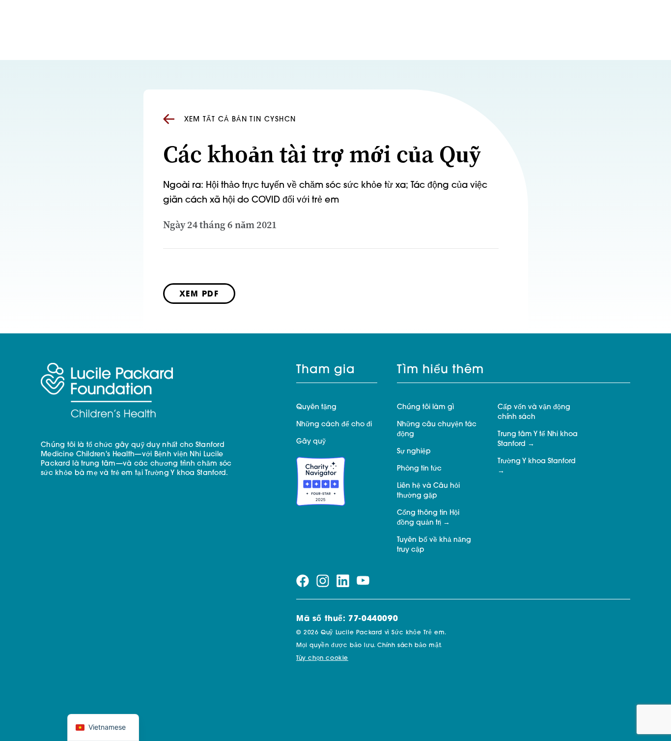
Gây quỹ (311, 441)
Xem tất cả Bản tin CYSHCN (240, 119)
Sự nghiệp (414, 451)
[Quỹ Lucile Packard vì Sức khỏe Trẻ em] (107, 390)
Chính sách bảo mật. (409, 646)
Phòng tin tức (419, 469)
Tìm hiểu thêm (440, 370)
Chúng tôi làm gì (425, 407)
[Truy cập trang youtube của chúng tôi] (363, 581)
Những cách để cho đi (334, 424)
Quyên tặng (316, 407)
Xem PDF (199, 294)
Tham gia (325, 370)
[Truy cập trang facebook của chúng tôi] (302, 581)
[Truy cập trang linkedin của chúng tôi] (342, 581)
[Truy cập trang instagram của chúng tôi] (322, 581)
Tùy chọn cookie (322, 658)
